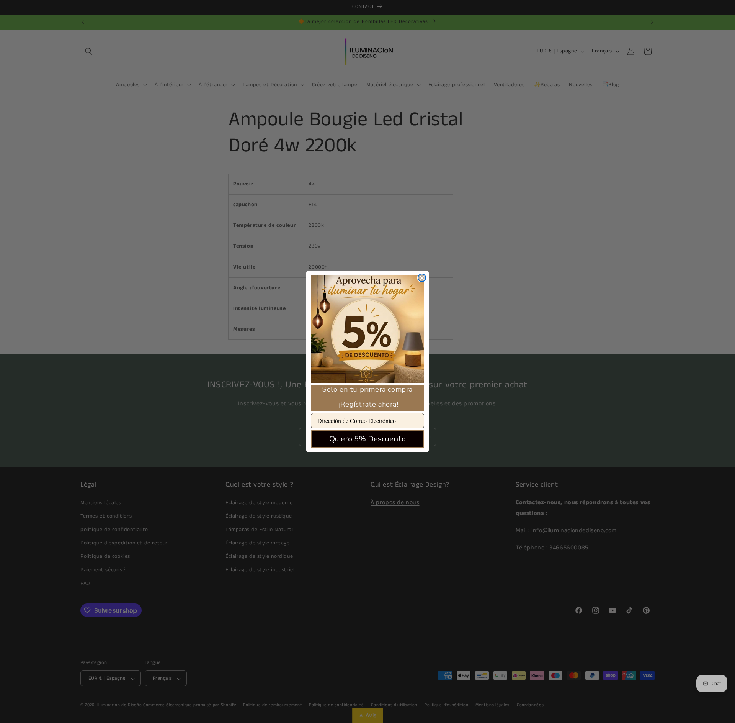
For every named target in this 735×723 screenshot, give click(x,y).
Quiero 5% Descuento (367, 439)
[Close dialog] (422, 278)
